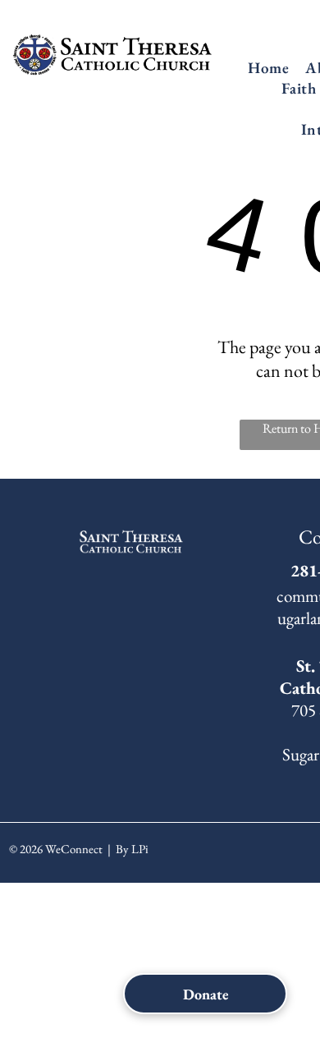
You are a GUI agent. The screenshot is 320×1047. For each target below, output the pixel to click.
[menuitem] (268, 67)
